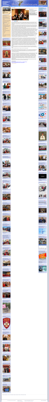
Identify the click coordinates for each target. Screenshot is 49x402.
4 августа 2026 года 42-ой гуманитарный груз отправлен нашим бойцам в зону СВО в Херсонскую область (42, 89)
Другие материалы (4, 58)
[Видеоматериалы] (43, 42)
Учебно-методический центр (6, 30)
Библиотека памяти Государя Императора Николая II (6, 17)
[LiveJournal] (16, 21)
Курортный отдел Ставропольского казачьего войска (6, 23)
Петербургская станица (5, 24)
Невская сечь (4, 29)
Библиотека (12, 394)
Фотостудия (4, 31)
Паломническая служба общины (7, 20)
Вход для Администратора (43, 400)
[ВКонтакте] (14, 21)
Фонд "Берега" (4, 27)
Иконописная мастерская (6, 21)
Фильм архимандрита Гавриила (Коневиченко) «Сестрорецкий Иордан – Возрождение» (42, 179)
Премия (25, 394)
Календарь (15, 394)
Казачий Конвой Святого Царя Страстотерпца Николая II (6, 26)
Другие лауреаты (40, 224)
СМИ (21, 394)
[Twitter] (15, 21)
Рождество (19, 394)
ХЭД (10, 394)
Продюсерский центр (5, 28)
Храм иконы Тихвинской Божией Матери (6, 15)
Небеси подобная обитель (4, 394)
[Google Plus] (17, 21)
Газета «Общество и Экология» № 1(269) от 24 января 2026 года (43, 198)
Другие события (4, 89)
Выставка (23, 394)
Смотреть (46, 5)
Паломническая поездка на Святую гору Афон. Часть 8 (42, 99)
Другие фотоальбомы (41, 90)
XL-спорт (4, 32)
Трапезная (17, 394)
